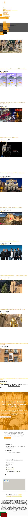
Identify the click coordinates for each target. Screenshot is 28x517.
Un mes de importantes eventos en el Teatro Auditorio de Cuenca (13, 275)
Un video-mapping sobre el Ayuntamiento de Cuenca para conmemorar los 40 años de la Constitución (12, 173)
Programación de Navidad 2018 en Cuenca (9, 137)
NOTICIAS (5, 31)
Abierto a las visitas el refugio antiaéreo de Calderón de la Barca (13, 68)
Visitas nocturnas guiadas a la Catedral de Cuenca (11, 207)
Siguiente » (16, 386)
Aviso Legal (8, 496)
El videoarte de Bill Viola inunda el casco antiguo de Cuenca (12, 309)
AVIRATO (20, 494)
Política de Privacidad (17, 496)
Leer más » (3, 72)
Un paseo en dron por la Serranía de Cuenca (9, 240)
